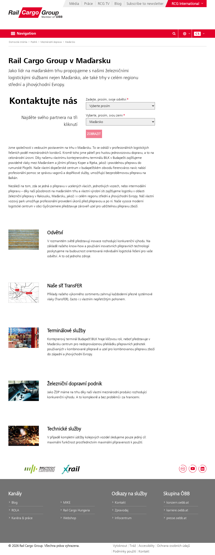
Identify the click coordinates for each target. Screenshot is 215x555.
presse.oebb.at (176, 518)
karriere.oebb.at (177, 510)
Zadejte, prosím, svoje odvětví (106, 99)
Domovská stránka (18, 41)
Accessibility (147, 546)
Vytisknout (120, 546)
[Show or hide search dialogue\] (174, 33)
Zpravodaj (121, 510)
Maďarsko (70, 41)
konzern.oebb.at (177, 502)
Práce (88, 3)
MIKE (66, 502)
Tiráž (133, 546)
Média (74, 3)
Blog (118, 3)
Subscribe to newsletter (145, 3)
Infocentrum (123, 518)
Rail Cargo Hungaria (76, 510)
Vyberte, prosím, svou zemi (104, 115)
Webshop (69, 518)
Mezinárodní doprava (51, 41)
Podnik (34, 41)
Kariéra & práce (22, 518)
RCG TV (103, 3)
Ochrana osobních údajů (173, 546)
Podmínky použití (124, 551)
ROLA (15, 510)
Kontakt (120, 502)
